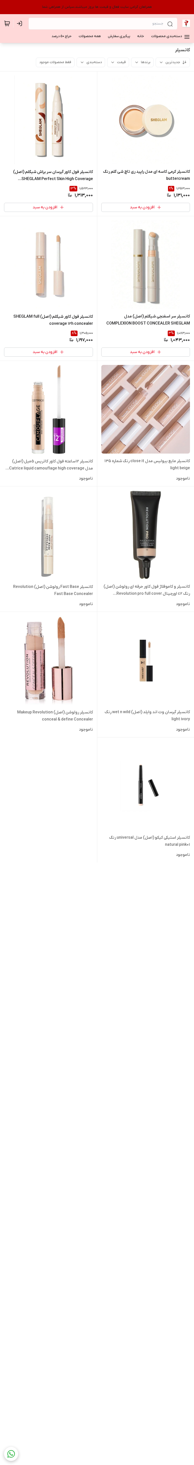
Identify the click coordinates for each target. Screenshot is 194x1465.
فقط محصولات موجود (55, 62)
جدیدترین (172, 62)
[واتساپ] (11, 1454)
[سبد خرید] (7, 23)
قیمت (121, 62)
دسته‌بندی (94, 62)
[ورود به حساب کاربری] (20, 23)
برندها (145, 62)
